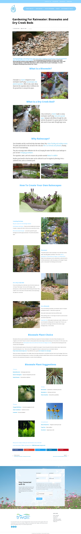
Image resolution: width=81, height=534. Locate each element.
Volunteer (55, 1)
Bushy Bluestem (16, 372)
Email (37, 478)
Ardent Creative (46, 533)
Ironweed (15, 412)
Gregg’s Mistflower (17, 407)
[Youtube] (16, 527)
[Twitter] (14, 527)
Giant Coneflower (17, 409)
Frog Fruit (43, 427)
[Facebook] (12, 527)
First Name (38, 473)
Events (58, 8)
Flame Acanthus (44, 394)
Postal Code (51, 478)
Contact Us (48, 1)
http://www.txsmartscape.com (20, 350)
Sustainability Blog (67, 8)
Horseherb (43, 430)
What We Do (29, 8)
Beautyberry (44, 392)
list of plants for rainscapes (45, 350)
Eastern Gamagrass (17, 374)
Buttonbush (43, 389)
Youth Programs (49, 8)
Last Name (51, 473)
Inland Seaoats (16, 377)
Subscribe (69, 1)
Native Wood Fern (45, 424)
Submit (39, 498)
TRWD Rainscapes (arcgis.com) (38, 445)
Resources (62, 1)
